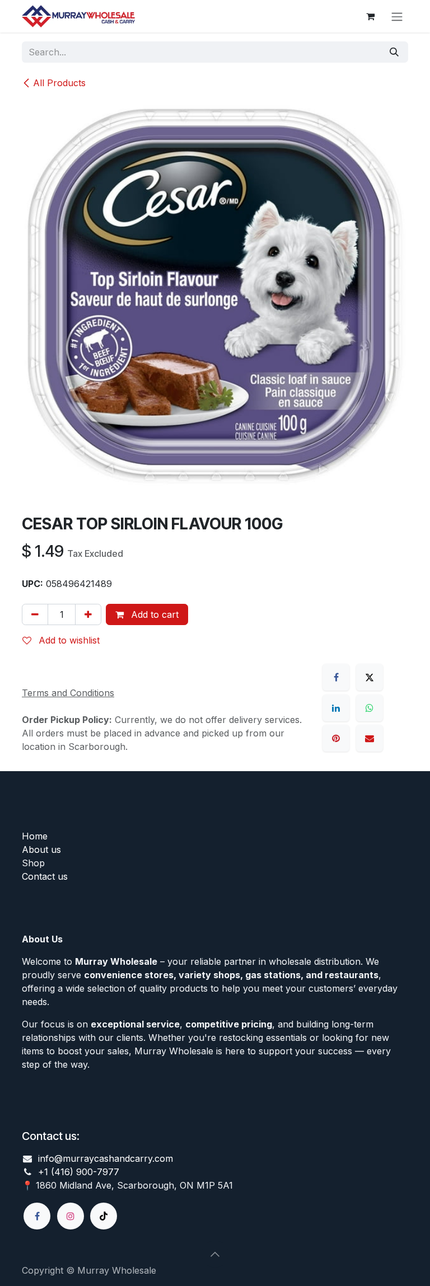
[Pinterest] (335, 738)
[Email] (369, 738)
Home (35, 836)
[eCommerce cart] (370, 16)
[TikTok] (103, 1216)
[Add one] (88, 614)
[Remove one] (35, 614)
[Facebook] (335, 677)
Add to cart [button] (153, 614)
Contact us (45, 876)
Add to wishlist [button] (68, 640)
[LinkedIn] (335, 707)
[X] (369, 677)
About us (41, 849)
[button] (215, 1254)
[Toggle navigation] (397, 16)
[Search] (394, 52)
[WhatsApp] (369, 707)
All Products (59, 82)
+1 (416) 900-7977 (78, 1171)
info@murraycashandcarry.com (105, 1158)
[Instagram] (70, 1216)
